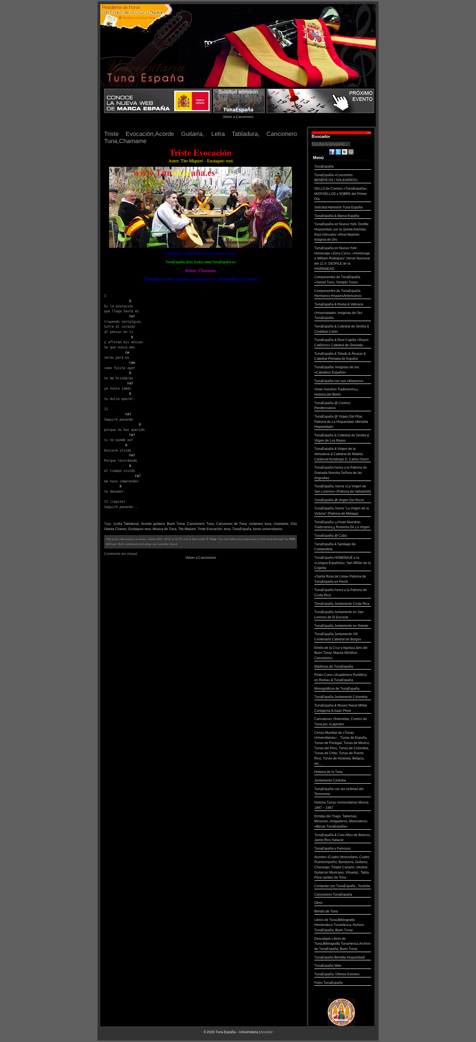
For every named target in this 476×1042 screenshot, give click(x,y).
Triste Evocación (210, 529)
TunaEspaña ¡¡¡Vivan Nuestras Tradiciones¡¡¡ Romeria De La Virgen (342, 524)
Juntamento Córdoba (330, 780)
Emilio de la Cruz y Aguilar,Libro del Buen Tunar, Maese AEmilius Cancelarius (340, 653)
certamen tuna (260, 524)
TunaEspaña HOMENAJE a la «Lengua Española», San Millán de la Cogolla (342, 563)
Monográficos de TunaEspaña (336, 689)
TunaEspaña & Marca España (336, 216)
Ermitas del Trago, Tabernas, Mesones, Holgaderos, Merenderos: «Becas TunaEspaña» (341, 821)
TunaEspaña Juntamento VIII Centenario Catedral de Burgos (337, 636)
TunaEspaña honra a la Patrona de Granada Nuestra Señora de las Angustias (340, 473)
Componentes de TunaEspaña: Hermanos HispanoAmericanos (337, 293)
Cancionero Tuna (200, 524)
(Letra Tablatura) (126, 524)
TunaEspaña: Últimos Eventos (336, 974)
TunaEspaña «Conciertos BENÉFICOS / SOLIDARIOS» (336, 177)
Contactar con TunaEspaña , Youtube (342, 886)
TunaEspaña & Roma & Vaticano (338, 304)
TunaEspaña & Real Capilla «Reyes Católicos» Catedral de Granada (341, 342)
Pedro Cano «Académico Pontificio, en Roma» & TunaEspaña (340, 677)
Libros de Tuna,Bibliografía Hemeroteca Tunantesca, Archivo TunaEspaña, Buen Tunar (339, 925)
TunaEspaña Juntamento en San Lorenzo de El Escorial (339, 614)
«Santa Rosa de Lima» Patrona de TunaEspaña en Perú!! (340, 579)
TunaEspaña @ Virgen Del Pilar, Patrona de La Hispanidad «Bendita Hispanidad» (341, 422)
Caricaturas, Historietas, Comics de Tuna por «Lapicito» (340, 721)
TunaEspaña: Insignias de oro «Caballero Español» (336, 369)
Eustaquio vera (139, 529)
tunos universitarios (267, 529)
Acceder (266, 1032)
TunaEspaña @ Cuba (330, 536)
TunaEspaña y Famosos (332, 848)
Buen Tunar (176, 524)
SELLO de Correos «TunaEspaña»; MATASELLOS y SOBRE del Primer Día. (340, 194)
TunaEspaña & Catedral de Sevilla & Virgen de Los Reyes (341, 437)
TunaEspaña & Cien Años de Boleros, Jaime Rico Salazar (342, 837)
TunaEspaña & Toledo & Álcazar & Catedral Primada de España (340, 356)
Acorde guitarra (153, 524)
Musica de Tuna (165, 529)
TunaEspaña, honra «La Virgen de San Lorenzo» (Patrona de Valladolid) (342, 488)
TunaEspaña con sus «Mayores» (339, 381)
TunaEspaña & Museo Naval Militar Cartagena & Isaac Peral (340, 708)
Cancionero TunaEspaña (333, 894)
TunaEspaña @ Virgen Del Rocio (339, 500)
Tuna (213, 539)
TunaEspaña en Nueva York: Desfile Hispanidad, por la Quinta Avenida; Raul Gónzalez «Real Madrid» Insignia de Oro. (341, 231)
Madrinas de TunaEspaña (333, 666)
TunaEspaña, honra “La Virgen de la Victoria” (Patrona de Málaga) (341, 510)
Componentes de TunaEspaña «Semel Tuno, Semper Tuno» (337, 279)
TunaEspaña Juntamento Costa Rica (341, 604)
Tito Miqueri (187, 529)
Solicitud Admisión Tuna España (338, 207)
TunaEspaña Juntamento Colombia (340, 697)
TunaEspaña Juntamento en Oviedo (341, 626)
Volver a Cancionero (238, 117)
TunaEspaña (241, 529)
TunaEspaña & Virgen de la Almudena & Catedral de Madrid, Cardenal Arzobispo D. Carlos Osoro (341, 454)
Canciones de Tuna (231, 524)
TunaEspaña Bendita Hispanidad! (339, 957)
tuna (227, 529)
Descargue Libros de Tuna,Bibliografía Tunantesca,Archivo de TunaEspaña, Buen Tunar (342, 944)
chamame (281, 524)
